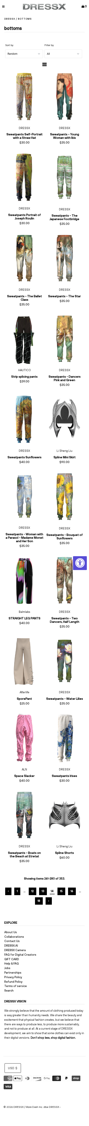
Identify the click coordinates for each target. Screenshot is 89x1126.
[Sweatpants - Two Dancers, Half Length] (64, 580)
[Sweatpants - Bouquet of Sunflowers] (64, 497)
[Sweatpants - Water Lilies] (64, 661)
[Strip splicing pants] (24, 339)
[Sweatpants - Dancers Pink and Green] (64, 339)
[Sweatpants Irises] (64, 738)
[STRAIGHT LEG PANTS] (24, 580)
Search (9, 990)
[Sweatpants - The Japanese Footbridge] (64, 177)
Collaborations (14, 936)
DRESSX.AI (11, 945)
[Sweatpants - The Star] (64, 258)
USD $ (12, 1068)
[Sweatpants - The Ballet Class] (24, 258)
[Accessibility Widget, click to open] (80, 563)
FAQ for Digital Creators (20, 954)
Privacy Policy (13, 977)
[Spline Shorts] (64, 815)
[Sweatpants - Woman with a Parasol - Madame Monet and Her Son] (24, 496)
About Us (10, 932)
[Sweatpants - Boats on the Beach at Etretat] (24, 815)
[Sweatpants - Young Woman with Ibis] (64, 96)
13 (43, 891)
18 (39, 900)
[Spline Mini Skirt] (64, 419)
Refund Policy (13, 981)
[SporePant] (24, 661)
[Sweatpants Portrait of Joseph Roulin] (24, 177)
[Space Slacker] (24, 738)
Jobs (7, 968)
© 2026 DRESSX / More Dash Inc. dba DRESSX (31, 1106)
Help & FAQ (11, 963)
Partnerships (12, 972)
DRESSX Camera (15, 950)
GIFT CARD (11, 959)
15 (61, 891)
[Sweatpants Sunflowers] (24, 419)
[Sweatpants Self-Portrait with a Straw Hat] (24, 96)
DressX (9, 19)
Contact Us (12, 941)
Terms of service (15, 986)
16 (72, 891)
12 (32, 891)
